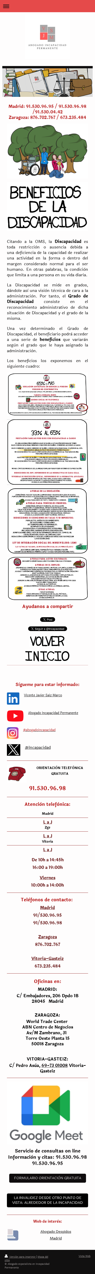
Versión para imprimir (22, 1257)
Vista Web (84, 1256)
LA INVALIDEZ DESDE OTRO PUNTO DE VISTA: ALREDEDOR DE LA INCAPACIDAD (47, 1200)
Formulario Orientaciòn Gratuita (47, 1178)
